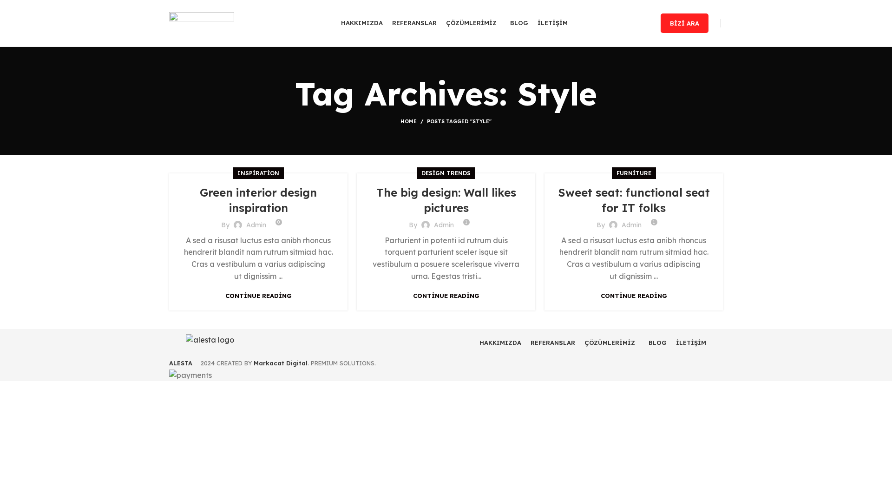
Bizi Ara (684, 23)
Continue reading (258, 296)
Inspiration (258, 173)
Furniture (634, 173)
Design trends (446, 173)
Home (408, 121)
